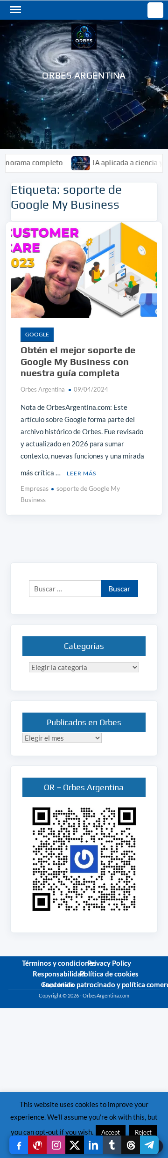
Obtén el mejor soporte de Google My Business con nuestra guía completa (78, 361)
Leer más (81, 473)
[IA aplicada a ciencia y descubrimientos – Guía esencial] (69, 162)
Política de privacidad (135, 1004)
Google (37, 334)
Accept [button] (110, 1132)
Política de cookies (109, 973)
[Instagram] (56, 1145)
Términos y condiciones (59, 963)
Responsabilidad (59, 973)
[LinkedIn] (93, 1145)
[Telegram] (149, 1145)
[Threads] (130, 1145)
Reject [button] (143, 1132)
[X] (74, 1145)
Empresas (35, 488)
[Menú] (14, 9)
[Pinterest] (37, 1145)
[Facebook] (18, 1145)
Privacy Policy (109, 963)
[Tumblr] (112, 1145)
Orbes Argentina (84, 75)
